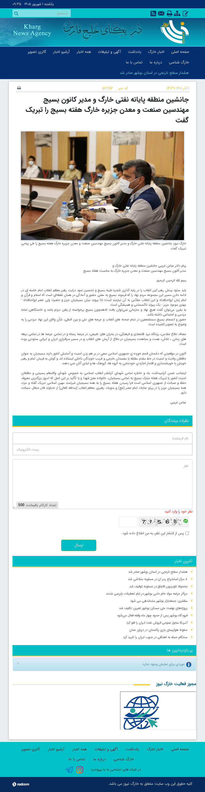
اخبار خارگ (155, 749)
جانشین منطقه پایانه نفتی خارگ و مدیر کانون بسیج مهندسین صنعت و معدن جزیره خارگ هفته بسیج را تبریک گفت (107, 110)
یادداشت (132, 749)
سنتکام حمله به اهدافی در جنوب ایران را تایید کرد (155, 637)
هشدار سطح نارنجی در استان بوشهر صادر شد (154, 73)
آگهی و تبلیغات (106, 749)
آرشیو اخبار (56, 749)
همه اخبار (79, 749)
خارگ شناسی (124, 759)
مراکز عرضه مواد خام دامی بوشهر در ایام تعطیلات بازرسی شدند (147, 593)
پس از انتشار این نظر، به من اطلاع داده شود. (153, 533)
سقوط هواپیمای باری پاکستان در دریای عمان (158, 630)
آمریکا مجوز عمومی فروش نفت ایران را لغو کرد (157, 622)
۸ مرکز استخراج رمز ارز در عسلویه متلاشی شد (158, 579)
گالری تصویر (31, 749)
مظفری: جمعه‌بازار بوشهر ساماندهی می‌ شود (159, 601)
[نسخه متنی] (19, 88)
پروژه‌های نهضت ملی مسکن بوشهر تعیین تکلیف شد (153, 608)
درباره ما (99, 759)
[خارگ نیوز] (173, 32)
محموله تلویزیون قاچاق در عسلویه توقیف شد (158, 586)
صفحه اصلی (180, 749)
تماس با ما (76, 759)
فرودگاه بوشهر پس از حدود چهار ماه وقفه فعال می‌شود (152, 615)
